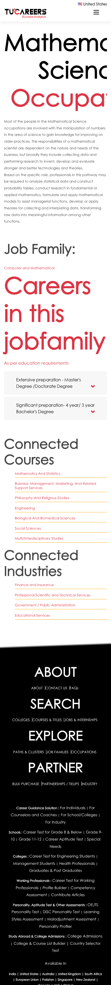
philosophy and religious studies (42, 498)
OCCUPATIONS (83, 752)
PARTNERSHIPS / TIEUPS (61, 784)
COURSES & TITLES (47, 720)
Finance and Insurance (34, 585)
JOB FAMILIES (57, 752)
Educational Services (32, 615)
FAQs (74, 688)
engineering (25, 508)
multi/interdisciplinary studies (39, 538)
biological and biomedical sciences (45, 518)
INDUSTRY (89, 784)
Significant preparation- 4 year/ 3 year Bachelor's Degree (55, 408)
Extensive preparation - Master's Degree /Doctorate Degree (48, 383)
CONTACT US (56, 688)
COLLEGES (21, 720)
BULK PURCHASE (26, 784)
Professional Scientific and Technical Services (53, 595)
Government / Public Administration (45, 605)
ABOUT (37, 688)
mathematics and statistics (37, 473)
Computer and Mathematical (29, 268)
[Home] (25, 13)
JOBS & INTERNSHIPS (81, 720)
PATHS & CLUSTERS (29, 752)
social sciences (28, 528)
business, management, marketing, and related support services (55, 485)
